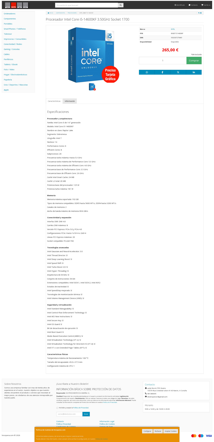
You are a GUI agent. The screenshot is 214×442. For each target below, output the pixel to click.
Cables (7, 54)
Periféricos (8, 59)
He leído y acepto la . (74, 408)
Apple (6, 90)
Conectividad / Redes (13, 44)
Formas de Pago (106, 426)
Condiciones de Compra (66, 426)
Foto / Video (9, 69)
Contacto (194, 5)
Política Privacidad (63, 424)
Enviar (86, 414)
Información (70, 101)
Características (54, 101)
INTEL (173, 29)
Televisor (8, 34)
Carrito (206, 5)
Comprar (194, 60)
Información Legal (107, 421)
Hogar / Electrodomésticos (15, 74)
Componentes (10, 18)
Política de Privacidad (110, 402)
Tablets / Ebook (10, 64)
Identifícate (180, 5)
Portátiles (8, 23)
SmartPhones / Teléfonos (15, 29)
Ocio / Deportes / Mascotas (16, 84)
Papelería (8, 79)
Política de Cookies (102, 439)
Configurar (147, 431)
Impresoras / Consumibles (15, 39)
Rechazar (158, 431)
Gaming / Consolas (12, 49)
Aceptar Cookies (170, 431)
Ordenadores (9, 13)
